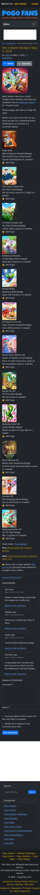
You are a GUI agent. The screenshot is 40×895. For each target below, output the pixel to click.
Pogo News (9, 822)
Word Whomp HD (10, 460)
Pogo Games (8, 853)
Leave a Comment (11, 577)
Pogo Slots (7, 150)
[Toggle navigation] (34, 24)
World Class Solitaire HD (13, 355)
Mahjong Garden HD (12, 529)
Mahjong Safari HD (11, 424)
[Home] (3, 43)
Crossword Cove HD (11, 322)
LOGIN (34, 4)
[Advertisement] (20, 35)
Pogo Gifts (9, 843)
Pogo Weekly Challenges (15, 814)
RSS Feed (29, 884)
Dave (7, 55)
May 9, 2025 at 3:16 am (14, 592)
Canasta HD (7, 496)
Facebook (4, 888)
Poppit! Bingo (8, 288)
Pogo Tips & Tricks (12, 826)
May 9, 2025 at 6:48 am (14, 657)
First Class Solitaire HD (12, 186)
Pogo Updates (10, 818)
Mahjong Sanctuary (11, 255)
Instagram (16, 888)
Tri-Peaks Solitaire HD (12, 222)
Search (32, 792)
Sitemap (19, 884)
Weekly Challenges (26, 853)
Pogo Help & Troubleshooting (18, 830)
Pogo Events (10, 810)
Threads (26, 888)
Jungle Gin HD (8, 391)
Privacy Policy (20, 881)
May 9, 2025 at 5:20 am (14, 637)
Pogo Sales (9, 839)
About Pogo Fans (22, 891)
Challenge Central (26, 102)
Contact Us (7, 881)
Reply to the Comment (15, 605)
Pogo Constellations (13, 835)
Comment (7, 684)
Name (5, 707)
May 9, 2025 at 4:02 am (14, 615)
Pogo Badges (11, 43)
